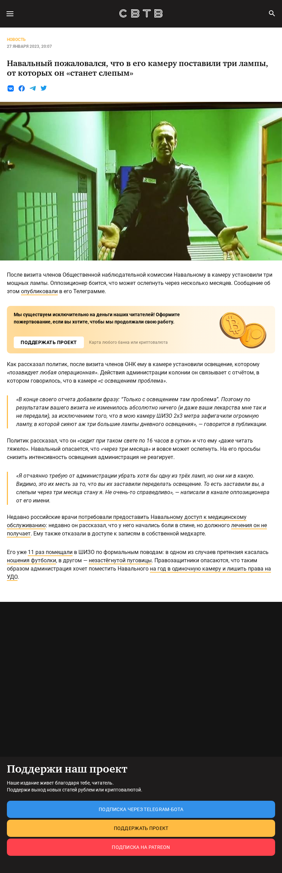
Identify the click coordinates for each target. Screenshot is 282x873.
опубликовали (39, 291)
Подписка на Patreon (141, 847)
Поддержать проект (141, 828)
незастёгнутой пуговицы (120, 560)
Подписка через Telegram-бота (141, 809)
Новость (16, 39)
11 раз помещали (50, 552)
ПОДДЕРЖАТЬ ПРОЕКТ (49, 342)
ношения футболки (31, 560)
